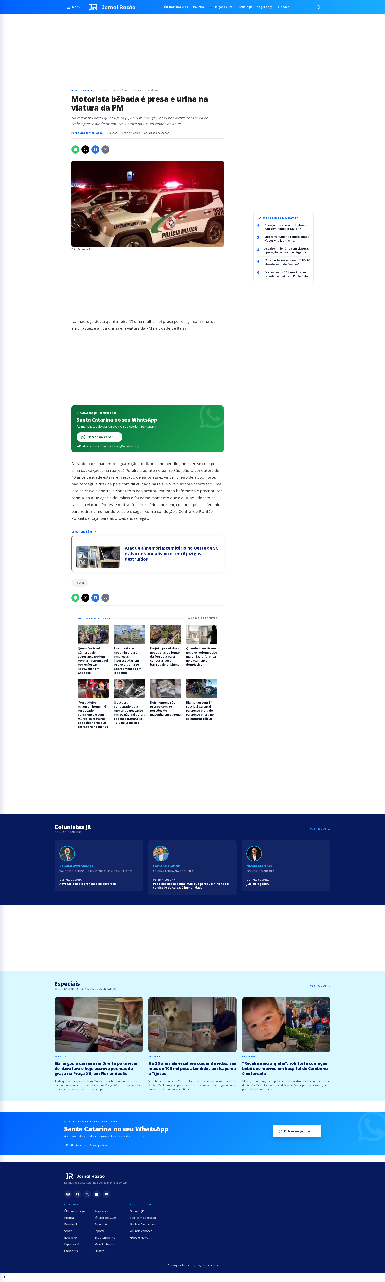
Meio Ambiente (104, 1244)
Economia (100, 1224)
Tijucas (79, 582)
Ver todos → (320, 829)
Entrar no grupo (297, 1131)
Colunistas (71, 1251)
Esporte (99, 1231)
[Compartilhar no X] (85, 149)
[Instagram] (68, 1194)
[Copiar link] (105, 149)
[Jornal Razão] (112, 7)
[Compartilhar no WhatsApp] (75, 149)
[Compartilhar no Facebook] (95, 149)
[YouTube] (106, 1194)
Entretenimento (104, 1237)
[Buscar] (318, 7)
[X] (87, 1194)
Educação (70, 1237)
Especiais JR (71, 1244)
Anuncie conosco (141, 1231)
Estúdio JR (245, 7)
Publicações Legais (142, 1224)
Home (74, 90)
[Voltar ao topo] (4, 1277)
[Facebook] (77, 1194)
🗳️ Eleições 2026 (220, 7)
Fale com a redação (143, 1218)
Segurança (265, 7)
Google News (139, 1237)
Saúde (68, 1231)
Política (198, 7)
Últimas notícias (176, 7)
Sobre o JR (137, 1211)
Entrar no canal (102, 437)
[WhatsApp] (97, 1194)
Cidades (283, 7)
